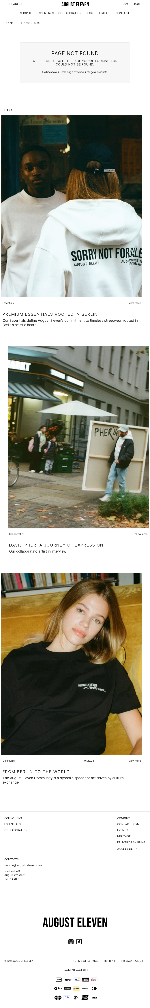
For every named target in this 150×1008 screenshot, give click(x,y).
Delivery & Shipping (131, 842)
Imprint (110, 960)
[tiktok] (79, 941)
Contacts (11, 859)
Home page (66, 72)
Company (123, 818)
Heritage (124, 836)
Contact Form (128, 824)
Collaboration (16, 830)
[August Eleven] (75, 4)
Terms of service (86, 960)
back (9, 23)
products (102, 72)
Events (122, 830)
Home (25, 23)
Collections (13, 818)
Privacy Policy (132, 960)
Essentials (12, 824)
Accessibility (127, 848)
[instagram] (71, 941)
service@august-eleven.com (23, 865)
